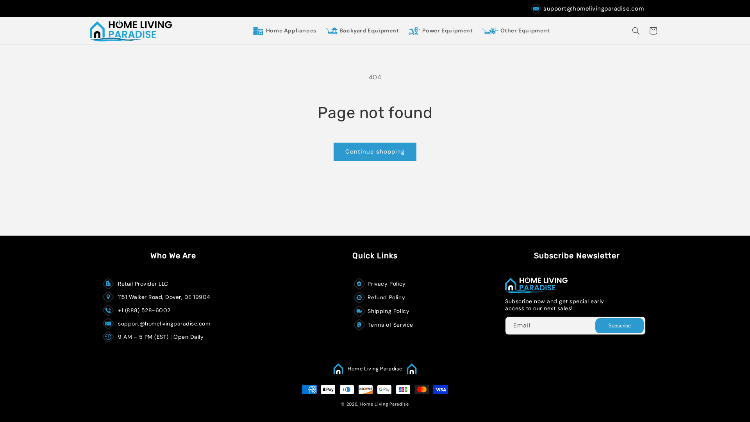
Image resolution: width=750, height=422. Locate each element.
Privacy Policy (386, 283)
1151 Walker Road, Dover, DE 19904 (164, 296)
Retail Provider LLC (143, 283)
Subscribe (619, 326)
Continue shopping (375, 152)
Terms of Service (390, 324)
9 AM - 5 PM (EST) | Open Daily (161, 336)
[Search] (636, 30)
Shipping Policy (388, 311)
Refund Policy (386, 297)
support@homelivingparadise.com (593, 9)
